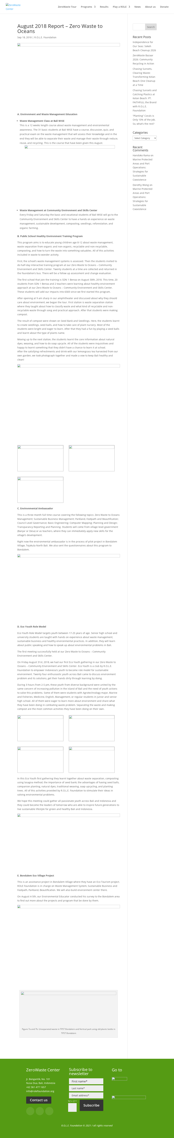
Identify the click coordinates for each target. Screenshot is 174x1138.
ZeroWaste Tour (67, 7)
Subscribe (91, 1105)
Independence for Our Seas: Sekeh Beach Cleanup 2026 (144, 46)
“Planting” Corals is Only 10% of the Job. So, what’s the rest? (144, 119)
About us (150, 7)
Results (104, 7)
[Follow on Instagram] (40, 1111)
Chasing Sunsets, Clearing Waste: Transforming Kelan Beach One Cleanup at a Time (144, 77)
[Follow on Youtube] (49, 1111)
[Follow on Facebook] (30, 1111)
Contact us (39, 1100)
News (137, 7)
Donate (164, 7)
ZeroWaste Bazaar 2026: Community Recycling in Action (143, 59)
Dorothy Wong (141, 185)
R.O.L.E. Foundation (45, 37)
